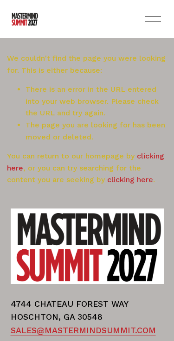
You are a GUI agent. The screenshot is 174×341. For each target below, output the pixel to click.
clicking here (130, 179)
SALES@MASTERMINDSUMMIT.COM (83, 330)
